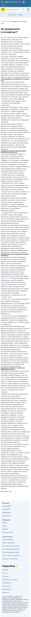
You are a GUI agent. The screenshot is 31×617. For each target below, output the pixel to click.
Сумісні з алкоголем (10, 559)
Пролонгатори (7, 532)
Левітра (5, 529)
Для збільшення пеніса (10, 552)
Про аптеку (6, 586)
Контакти (5, 592)
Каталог (5, 570)
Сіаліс (4, 526)
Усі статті (4, 21)
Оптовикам (6, 583)
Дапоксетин (6, 516)
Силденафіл (6, 506)
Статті (4, 573)
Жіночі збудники (8, 543)
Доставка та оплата (9, 579)
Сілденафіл (6, 316)
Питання (5, 576)
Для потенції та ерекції (10, 546)
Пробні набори (7, 539)
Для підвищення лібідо (10, 549)
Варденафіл (6, 299)
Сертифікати (7, 589)
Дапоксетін (6, 278)
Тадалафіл (6, 509)
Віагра (4, 523)
